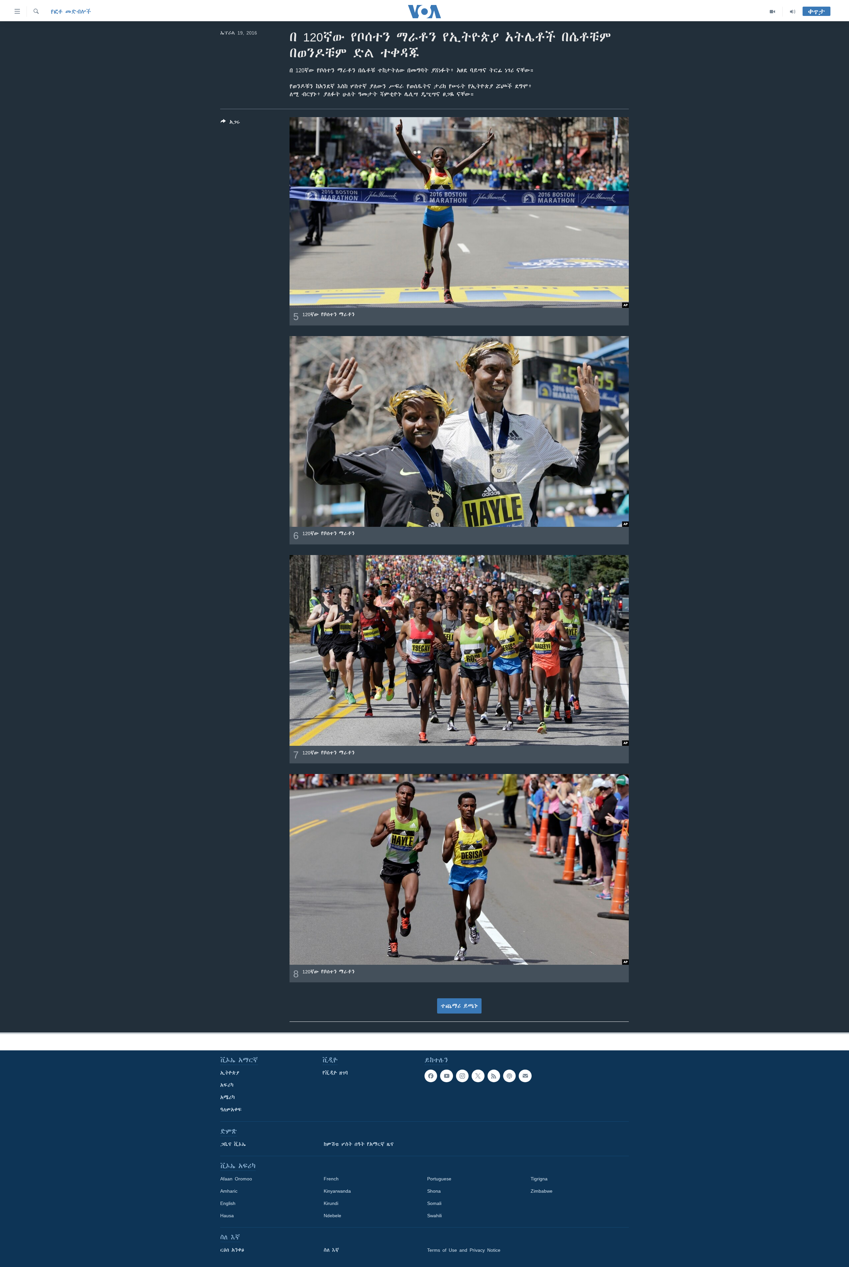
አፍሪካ (226, 1085)
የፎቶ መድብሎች (71, 11)
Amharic (228, 1191)
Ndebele (332, 1216)
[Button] (230, 123)
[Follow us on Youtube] (446, 1076)
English (227, 1203)
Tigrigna (539, 1179)
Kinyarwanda (337, 1191)
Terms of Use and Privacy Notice (463, 1250)
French (331, 1179)
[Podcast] (509, 1076)
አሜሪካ (227, 1097)
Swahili (434, 1216)
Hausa (227, 1216)
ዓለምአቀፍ (231, 1110)
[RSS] (494, 1076)
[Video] (772, 12)
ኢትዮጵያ (229, 1073)
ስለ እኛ (331, 1250)
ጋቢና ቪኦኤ (233, 1144)
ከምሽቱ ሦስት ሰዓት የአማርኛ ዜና (359, 1144)
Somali (434, 1203)
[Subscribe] (525, 1076)
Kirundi (331, 1203)
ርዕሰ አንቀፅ (232, 1250)
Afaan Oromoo (236, 1179)
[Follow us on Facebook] (430, 1076)
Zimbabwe (542, 1191)
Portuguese (439, 1179)
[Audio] (793, 12)
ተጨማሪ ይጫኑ (459, 1006)
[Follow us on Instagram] (462, 1076)
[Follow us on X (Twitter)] (478, 1076)
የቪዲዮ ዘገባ (335, 1073)
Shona (434, 1191)
